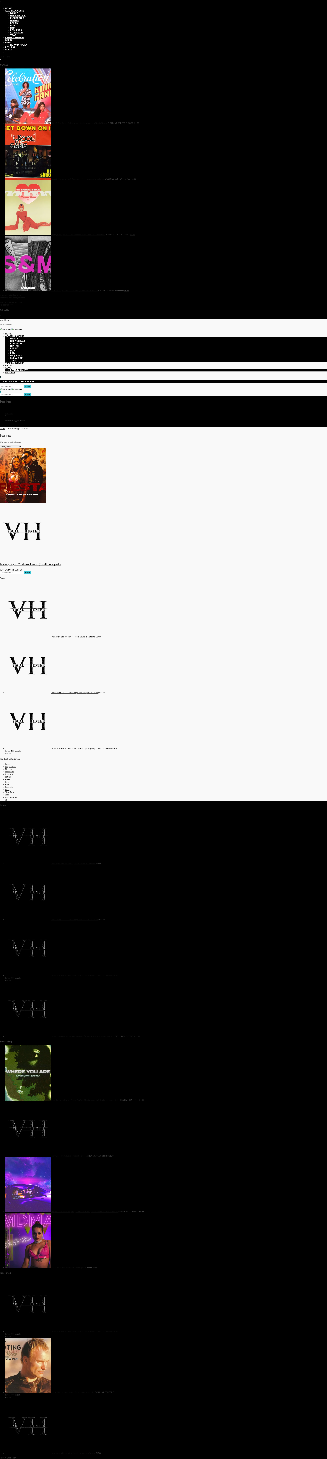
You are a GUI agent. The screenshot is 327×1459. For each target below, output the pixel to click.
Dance (7, 764)
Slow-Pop (9, 792)
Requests (9, 787)
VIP (6, 799)
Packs (7, 779)
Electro (8, 769)
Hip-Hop (9, 774)
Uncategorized (11, 797)
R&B (7, 784)
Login (8, 50)
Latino (8, 776)
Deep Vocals (10, 766)
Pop (7, 782)
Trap (7, 794)
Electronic (9, 771)
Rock (7, 789)
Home (2, 428)
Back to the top (7, 56)
